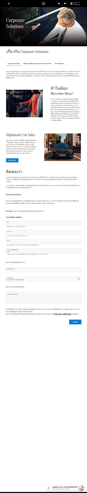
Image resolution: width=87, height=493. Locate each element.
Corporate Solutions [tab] (14, 63)
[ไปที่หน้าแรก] (43, 4)
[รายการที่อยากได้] (65, 3)
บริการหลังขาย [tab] (59, 63)
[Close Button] (70, 488)
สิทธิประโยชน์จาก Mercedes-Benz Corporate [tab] (37, 63)
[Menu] (9, 3)
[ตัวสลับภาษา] (59, 3)
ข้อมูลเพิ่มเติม (12, 160)
